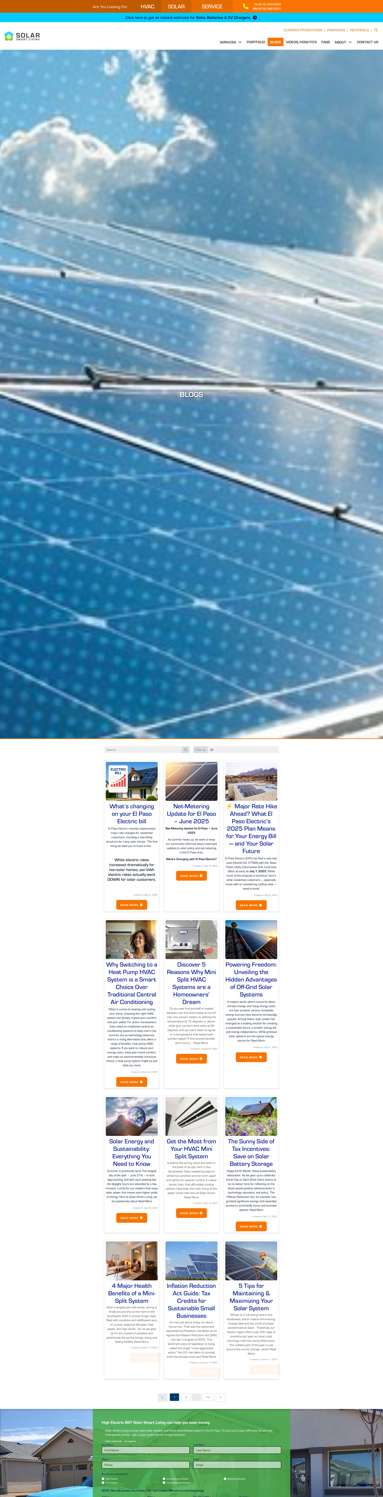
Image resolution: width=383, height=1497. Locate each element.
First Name (108, 1444)
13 (208, 1397)
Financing (336, 29)
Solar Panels (111, 1478)
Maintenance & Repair (177, 1478)
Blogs (275, 41)
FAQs (325, 41)
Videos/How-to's (301, 41)
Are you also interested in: (115, 1473)
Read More (129, 905)
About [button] (341, 42)
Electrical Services (236, 1478)
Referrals (359, 29)
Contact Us (367, 41)
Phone (106, 1459)
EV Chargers (111, 1482)
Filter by (201, 750)
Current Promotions (303, 29)
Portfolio (256, 41)
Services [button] (228, 42)
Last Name (199, 1444)
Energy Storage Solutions (178, 1482)
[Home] (19, 36)
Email (197, 1459)
